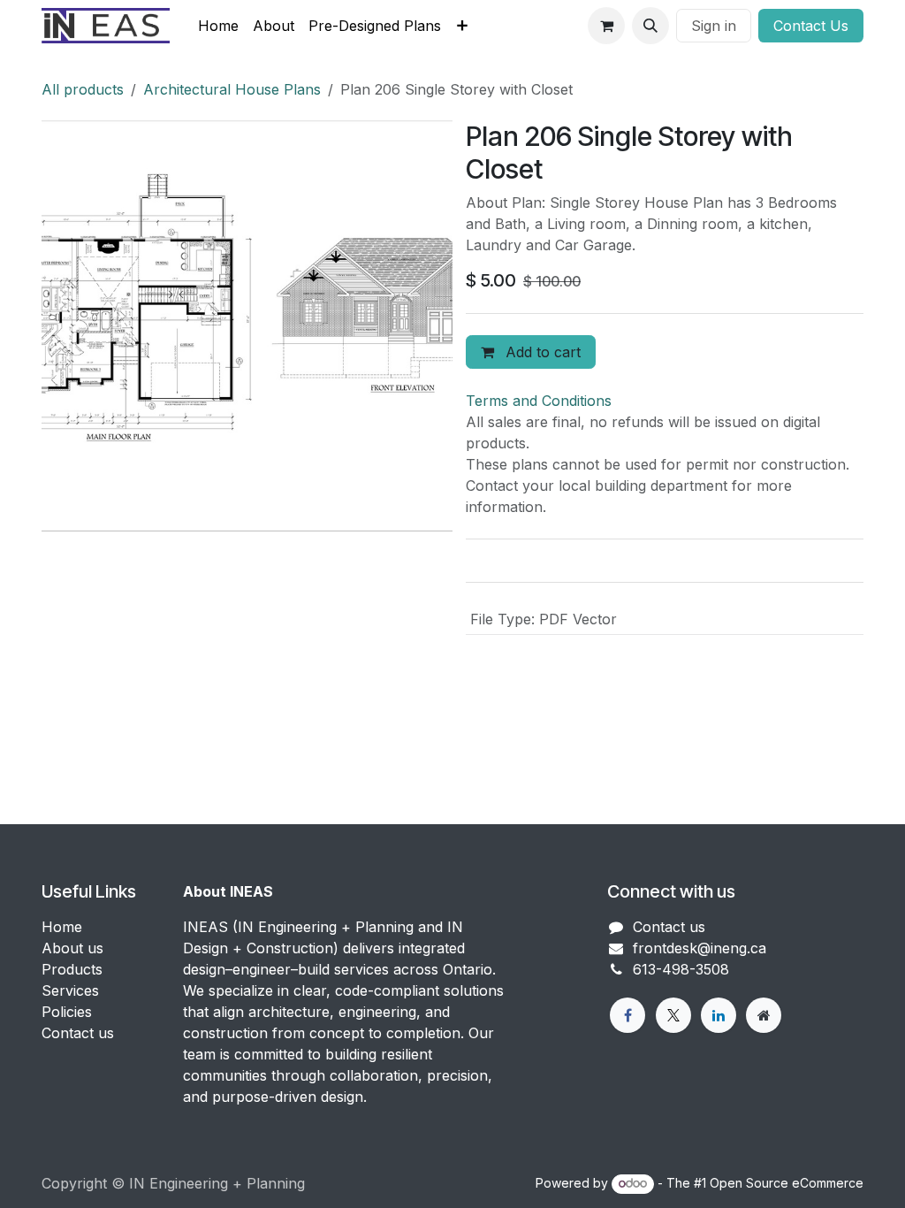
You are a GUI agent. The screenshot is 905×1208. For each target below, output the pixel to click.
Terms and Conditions (539, 400)
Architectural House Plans (232, 89)
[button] (650, 25)
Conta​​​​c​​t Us (810, 25)
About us (72, 948)
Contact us (78, 1033)
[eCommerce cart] (606, 25)
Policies (67, 1012)
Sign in (713, 25)
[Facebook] (627, 1015)
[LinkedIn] (718, 1015)
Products (72, 969)
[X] (673, 1015)
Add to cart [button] (541, 352)
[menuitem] (218, 25)
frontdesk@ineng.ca (699, 948)
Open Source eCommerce (786, 1182)
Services (70, 990)
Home (62, 927)
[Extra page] (763, 1015)
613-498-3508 (681, 969)
